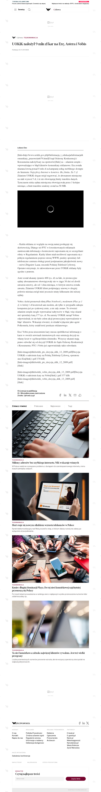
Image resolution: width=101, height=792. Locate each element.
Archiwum (51, 740)
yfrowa (57, 9)
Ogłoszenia (51, 736)
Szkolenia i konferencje (21, 756)
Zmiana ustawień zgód (35, 736)
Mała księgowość (73, 740)
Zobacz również (19, 406)
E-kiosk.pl (70, 733)
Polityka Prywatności (34, 733)
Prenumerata (52, 738)
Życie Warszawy (73, 748)
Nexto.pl (70, 738)
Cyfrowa (20, 38)
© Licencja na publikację (27, 391)
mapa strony (17, 762)
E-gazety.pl (71, 736)
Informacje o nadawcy (34, 740)
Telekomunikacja (31, 38)
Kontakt (15, 736)
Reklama (50, 733)
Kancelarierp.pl (72, 743)
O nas (14, 733)
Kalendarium (32, 762)
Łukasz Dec (22, 148)
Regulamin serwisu (33, 738)
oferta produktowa (49, 762)
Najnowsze (55, 406)
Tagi (70, 406)
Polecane (38, 406)
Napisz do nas (17, 738)
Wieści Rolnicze (73, 745)
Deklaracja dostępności (35, 743)
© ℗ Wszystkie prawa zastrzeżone (31, 393)
